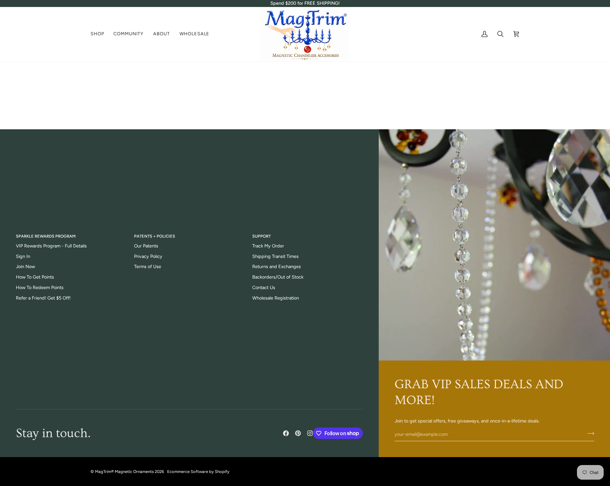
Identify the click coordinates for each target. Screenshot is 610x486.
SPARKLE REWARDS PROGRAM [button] (46, 236)
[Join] (589, 434)
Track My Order (268, 246)
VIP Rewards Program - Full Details (51, 246)
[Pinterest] (298, 433)
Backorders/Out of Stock (277, 277)
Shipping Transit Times (275, 256)
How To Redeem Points (40, 287)
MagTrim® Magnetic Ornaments (124, 471)
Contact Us (263, 287)
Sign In (23, 256)
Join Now (25, 266)
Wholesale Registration (275, 298)
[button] (100, 34)
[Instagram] (310, 433)
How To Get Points (35, 277)
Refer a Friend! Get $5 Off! (43, 298)
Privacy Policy (148, 256)
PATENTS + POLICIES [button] (154, 236)
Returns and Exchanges (276, 266)
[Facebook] (286, 433)
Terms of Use (147, 266)
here (329, 114)
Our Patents (146, 246)
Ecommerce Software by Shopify (198, 471)
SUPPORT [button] (261, 236)
